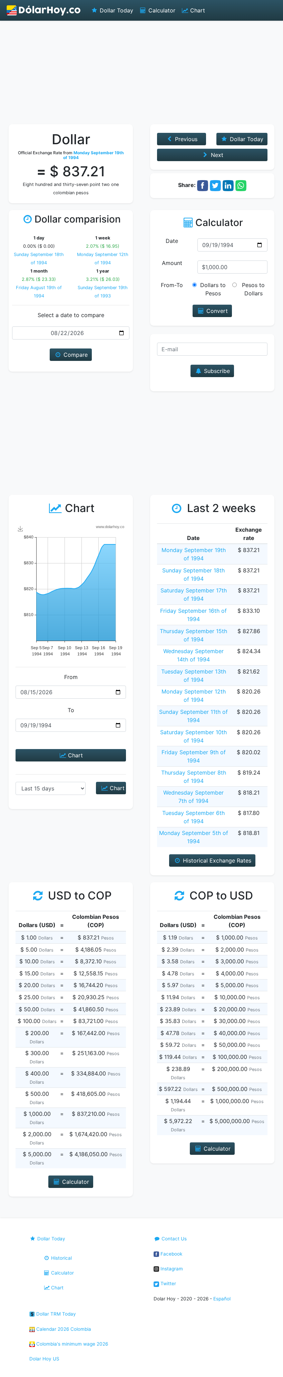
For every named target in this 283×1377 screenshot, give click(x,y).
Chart (196, 10)
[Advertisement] (141, 72)
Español (222, 1298)
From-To (172, 285)
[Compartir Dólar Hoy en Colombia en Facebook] (202, 184)
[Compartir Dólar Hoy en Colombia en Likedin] (228, 184)
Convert (216, 310)
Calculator (161, 10)
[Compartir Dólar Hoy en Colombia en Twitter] (215, 184)
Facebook (170, 1254)
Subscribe (216, 370)
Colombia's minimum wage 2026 (71, 1344)
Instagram (171, 1268)
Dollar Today (115, 10)
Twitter (167, 1283)
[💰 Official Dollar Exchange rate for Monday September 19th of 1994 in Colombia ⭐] (44, 10)
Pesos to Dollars (253, 289)
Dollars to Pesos (213, 289)
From (71, 676)
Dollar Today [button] (245, 139)
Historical (61, 1258)
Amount (172, 262)
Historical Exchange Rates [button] (216, 860)
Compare (75, 354)
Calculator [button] (74, 1181)
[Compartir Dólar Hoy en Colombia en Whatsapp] (240, 184)
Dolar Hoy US (44, 1358)
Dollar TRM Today (55, 1314)
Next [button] (216, 154)
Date (172, 240)
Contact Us (173, 1238)
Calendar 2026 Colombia (63, 1329)
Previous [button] (185, 139)
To (71, 710)
